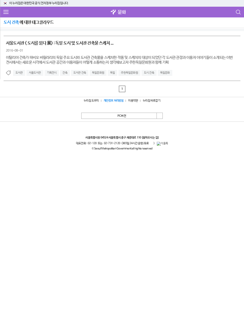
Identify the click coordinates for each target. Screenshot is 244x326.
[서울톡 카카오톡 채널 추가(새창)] (162, 144)
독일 (112, 72)
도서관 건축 (79, 72)
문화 (122, 12)
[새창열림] (113, 12)
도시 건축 (149, 72)
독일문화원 (98, 72)
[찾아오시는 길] (150, 137)
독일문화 (165, 72)
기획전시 (52, 72)
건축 (64, 72)
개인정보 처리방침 (114, 100)
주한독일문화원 (129, 72)
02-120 (92, 143)
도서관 (19, 72)
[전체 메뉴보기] (6, 12)
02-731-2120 (112, 143)
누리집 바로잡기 (151, 100)
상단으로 (160, 116)
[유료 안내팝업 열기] (151, 143)
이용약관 (133, 100)
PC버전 (121, 116)
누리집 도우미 (91, 100)
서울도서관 (35, 72)
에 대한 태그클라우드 (29, 22)
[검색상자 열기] (238, 12)
